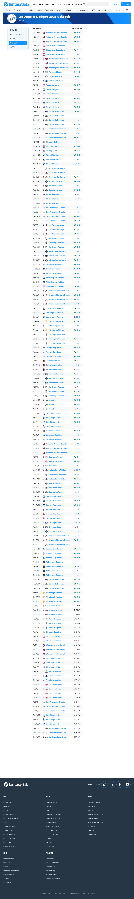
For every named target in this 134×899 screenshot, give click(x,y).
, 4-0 (77, 98)
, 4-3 (76, 81)
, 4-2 (77, 46)
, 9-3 (77, 207)
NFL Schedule (9, 838)
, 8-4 (76, 518)
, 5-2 (77, 94)
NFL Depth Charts (10, 818)
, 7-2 (77, 168)
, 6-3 (77, 89)
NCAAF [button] (67, 5)
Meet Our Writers (53, 863)
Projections (49, 10)
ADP (93, 10)
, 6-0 (77, 151)
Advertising (50, 871)
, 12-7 (77, 413)
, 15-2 (77, 229)
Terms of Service (53, 879)
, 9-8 (77, 326)
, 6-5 (77, 295)
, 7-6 (77, 496)
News (59, 10)
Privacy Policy (51, 875)
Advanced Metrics (53, 826)
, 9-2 (77, 313)
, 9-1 (77, 286)
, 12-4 (77, 146)
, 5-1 (77, 251)
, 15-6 (77, 269)
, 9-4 (77, 400)
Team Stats (8, 830)
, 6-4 (77, 142)
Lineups (117, 10)
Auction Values (52, 834)
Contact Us (50, 867)
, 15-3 (77, 391)
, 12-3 (77, 124)
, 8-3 (77, 181)
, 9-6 (76, 120)
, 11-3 (77, 256)
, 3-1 (77, 129)
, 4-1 (77, 50)
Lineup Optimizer (81, 10)
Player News (8, 814)
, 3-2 (77, 41)
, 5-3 (77, 264)
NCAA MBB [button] (77, 5)
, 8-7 (77, 85)
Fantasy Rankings (53, 818)
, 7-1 (77, 111)
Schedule (50, 846)
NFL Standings (9, 834)
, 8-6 (77, 67)
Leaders (31, 10)
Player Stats (8, 802)
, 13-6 (77, 59)
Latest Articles (9, 846)
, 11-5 (77, 579)
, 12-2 (77, 190)
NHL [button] (53, 5)
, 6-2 (77, 212)
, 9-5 (77, 479)
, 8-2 (77, 32)
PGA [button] (59, 5)
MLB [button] (41, 5)
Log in (115, 4)
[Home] (16, 4)
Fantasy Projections (53, 814)
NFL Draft (7, 842)
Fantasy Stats (19, 10)
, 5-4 (77, 37)
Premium (125, 4)
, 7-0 (77, 299)
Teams (49, 842)
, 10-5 (77, 63)
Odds (39, 10)
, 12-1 (77, 369)
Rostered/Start (104, 10)
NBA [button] (47, 5)
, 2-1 (77, 102)
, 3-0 (76, 133)
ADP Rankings (51, 830)
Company (50, 859)
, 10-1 (77, 234)
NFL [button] (35, 5)
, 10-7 (77, 470)
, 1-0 (77, 238)
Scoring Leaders (94, 802)
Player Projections (95, 814)
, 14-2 (77, 72)
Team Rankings (9, 826)
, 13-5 (77, 317)
